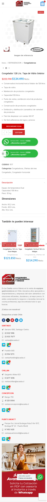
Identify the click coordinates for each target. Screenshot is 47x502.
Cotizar (18, 132)
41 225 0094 (10, 401)
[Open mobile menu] (3, 3)
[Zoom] (6, 48)
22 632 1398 (9, 333)
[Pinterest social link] (12, 320)
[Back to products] (6, 68)
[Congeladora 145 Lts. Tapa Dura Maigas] (12, 236)
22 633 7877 (10, 337)
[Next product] (9, 68)
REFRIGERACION (14, 63)
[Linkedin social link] (16, 320)
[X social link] (8, 320)
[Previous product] (3, 68)
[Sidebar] (3, 154)
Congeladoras (30, 63)
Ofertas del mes (30, 168)
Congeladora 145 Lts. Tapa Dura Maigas (12, 250)
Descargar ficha (13, 126)
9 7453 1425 (9, 429)
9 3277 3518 (9, 378)
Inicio (4, 63)
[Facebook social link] (3, 320)
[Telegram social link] (21, 320)
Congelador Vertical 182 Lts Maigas (35, 250)
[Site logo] (23, 3)
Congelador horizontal (21, 172)
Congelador (6, 172)
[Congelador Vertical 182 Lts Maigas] (34, 236)
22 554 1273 (9, 354)
